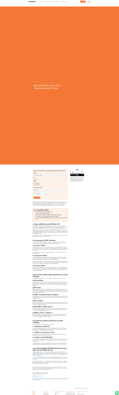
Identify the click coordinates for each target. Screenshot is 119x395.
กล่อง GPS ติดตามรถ (45, 351)
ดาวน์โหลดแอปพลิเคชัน (63, 1)
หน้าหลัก (33, 393)
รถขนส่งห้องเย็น (45, 393)
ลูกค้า (55, 394)
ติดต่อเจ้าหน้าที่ (83, 1)
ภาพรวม (33, 394)
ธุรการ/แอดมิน (57, 393)
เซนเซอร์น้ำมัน (44, 361)
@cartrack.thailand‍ (39, 376)
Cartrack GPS (37, 378)
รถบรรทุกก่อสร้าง (46, 394)
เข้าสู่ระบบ (89, 1)
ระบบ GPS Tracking (58, 204)
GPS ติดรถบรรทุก (60, 368)
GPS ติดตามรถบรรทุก (80, 394)
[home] (32, 1)
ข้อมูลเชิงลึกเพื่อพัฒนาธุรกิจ (70, 393)
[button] (41, 1)
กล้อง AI (62, 361)
